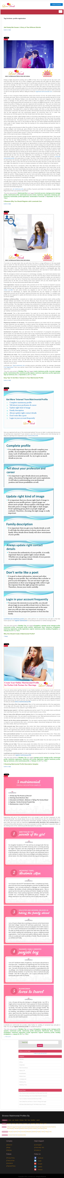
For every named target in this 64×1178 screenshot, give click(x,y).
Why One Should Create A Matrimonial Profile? (19, 634)
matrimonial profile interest (24, 627)
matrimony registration (43, 195)
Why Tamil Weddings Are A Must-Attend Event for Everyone (33, 1095)
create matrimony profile (41, 371)
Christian (22, 1120)
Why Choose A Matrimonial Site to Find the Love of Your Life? (33, 1093)
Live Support (38, 1144)
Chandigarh (13, 1126)
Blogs (8, 1147)
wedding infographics (52, 629)
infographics (37, 625)
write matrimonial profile (22, 761)
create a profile (8, 290)
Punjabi (38, 1131)
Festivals (21, 1059)
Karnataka (28, 1126)
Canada (19, 1135)
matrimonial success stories (28, 195)
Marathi (34, 1131)
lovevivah (52, 371)
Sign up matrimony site (10, 374)
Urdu (50, 1131)
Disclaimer (10, 1163)
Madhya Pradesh (24, 1128)
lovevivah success (40, 193)
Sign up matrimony (9, 761)
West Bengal (10, 1128)
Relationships (22, 1076)
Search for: (25, 1042)
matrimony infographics (53, 627)
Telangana (16, 1128)
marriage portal (50, 193)
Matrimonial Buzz (23, 193)
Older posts (7, 1036)
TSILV (5, 198)
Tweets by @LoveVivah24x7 (40, 1053)
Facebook (40, 1158)
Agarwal (9, 1123)
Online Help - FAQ (39, 1147)
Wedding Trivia (23, 1084)
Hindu (9, 1120)
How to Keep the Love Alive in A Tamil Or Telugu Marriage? (32, 1101)
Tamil (42, 1131)
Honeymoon (22, 1065)
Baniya (20, 1123)
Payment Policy (11, 1166)
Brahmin (25, 1123)
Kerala (45, 1128)
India (9, 1135)
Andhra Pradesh (33, 1128)
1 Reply (6, 636)
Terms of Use (10, 1160)
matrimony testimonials (11, 196)
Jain (13, 1120)
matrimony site (55, 195)
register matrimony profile (37, 629)
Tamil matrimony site (19, 365)
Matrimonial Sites (39, 627)
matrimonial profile (13, 195)
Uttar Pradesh (51, 1126)
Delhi (8, 1126)
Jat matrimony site (17, 189)
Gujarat (18, 1126)
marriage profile (55, 625)
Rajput (41, 1123)
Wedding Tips (22, 371)
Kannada (23, 1131)
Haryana (23, 1126)
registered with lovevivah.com (44, 91)
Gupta (13, 1123)
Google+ (40, 1163)
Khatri (37, 1123)
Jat (29, 1123)
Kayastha (33, 1123)
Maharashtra (35, 1126)
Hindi (19, 1131)
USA (13, 1135)
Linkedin (40, 1166)
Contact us (38, 1150)
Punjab (40, 1126)
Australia (24, 1135)
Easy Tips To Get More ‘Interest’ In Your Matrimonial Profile (23, 378)
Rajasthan (45, 1126)
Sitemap (9, 1150)
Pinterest (40, 1169)
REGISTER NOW (56, 4)
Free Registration (8, 367)
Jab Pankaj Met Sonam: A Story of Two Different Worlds (22, 27)
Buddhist (33, 1120)
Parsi (29, 1120)
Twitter (39, 1161)
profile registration (23, 196)
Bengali (10, 1131)
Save (6, 39)
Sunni (45, 1123)
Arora (17, 1123)
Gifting (20, 1062)
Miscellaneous (22, 1073)
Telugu (46, 1131)
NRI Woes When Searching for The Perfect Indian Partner (32, 1104)
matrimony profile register (27, 373)
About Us (9, 1144)
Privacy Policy (11, 1158)
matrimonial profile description (31, 1031)
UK (15, 1135)
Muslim (17, 1120)
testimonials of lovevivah (37, 196)
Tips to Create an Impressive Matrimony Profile (30, 1098)
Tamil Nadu (40, 1128)
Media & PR (22, 1070)
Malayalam (29, 1131)
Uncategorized (22, 1079)
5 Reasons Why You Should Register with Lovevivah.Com (23, 201)
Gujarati (15, 1131)
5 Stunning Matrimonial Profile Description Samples (21, 764)
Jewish (38, 1120)
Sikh (26, 1120)
